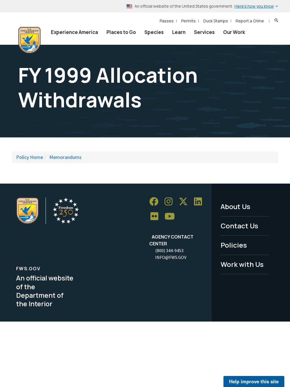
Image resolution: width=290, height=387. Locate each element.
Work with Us (242, 264)
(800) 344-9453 (169, 250)
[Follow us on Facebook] (155, 201)
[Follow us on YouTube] (172, 216)
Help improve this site (254, 381)
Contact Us (239, 225)
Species (154, 32)
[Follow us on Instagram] (170, 201)
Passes (167, 21)
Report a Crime (250, 21)
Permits (188, 21)
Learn (178, 32)
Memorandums (65, 157)
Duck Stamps (215, 21)
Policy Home (29, 157)
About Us (235, 206)
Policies (234, 245)
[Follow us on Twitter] (185, 201)
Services (204, 32)
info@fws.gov (170, 257)
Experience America (74, 32)
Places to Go (121, 32)
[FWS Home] (29, 40)
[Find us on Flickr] (156, 216)
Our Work (234, 32)
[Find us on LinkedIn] (200, 201)
